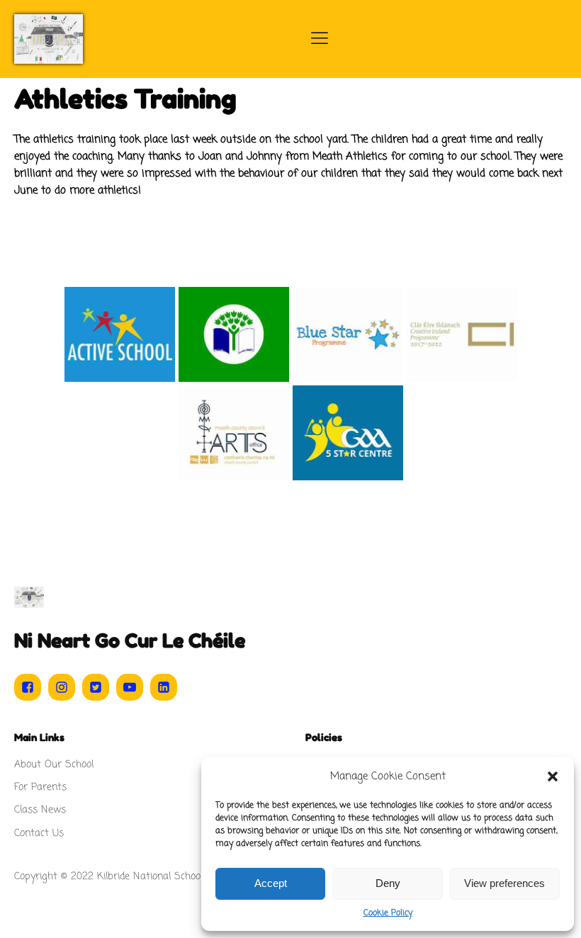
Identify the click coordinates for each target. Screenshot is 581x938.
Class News (40, 810)
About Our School (54, 764)
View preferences (504, 883)
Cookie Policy (387, 913)
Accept (270, 883)
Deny (388, 883)
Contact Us (39, 833)
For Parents (40, 787)
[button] (553, 776)
